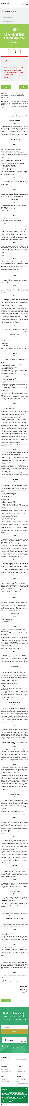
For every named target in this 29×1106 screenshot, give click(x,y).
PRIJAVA (14, 1031)
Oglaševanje (18, 1085)
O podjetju (18, 1079)
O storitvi (18, 1069)
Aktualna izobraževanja (21, 1059)
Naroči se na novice (5, 1081)
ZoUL (13, 70)
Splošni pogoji (19, 1086)
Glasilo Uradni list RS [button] (7, 17)
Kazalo (7, 87)
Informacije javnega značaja (22, 1083)
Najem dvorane (19, 1063)
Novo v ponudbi (4, 1069)
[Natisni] (23, 87)
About (22, 1079)
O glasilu (3, 1060)
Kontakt (17, 1081)
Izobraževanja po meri (20, 1061)
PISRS (6, 77)
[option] (14, 42)
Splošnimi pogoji (16, 1046)
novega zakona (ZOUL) (15, 1092)
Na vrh (22, 1001)
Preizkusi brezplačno (20, 1071)
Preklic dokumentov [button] (7, 21)
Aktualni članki (4, 1079)
